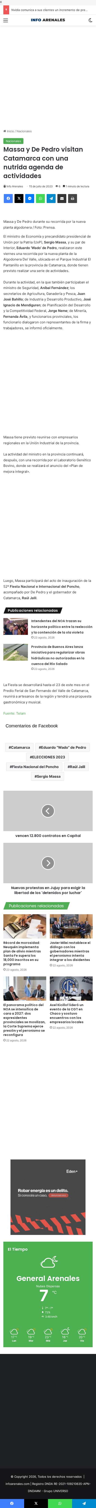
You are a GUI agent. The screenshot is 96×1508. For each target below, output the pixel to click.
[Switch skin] (90, 22)
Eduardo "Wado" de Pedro (63, 747)
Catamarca (20, 747)
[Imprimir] (72, 198)
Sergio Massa (49, 776)
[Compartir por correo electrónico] (61, 198)
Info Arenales (15, 186)
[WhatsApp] (40, 198)
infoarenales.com (17, 1484)
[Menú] (5, 22)
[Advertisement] (48, 74)
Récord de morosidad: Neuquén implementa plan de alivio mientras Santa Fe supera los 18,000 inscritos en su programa (22, 953)
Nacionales (24, 131)
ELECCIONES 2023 (48, 757)
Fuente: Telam (14, 713)
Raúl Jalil (77, 766)
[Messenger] (29, 198)
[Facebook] (8, 198)
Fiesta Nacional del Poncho (35, 766)
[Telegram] (51, 198)
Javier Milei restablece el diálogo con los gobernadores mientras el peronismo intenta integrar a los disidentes (70, 951)
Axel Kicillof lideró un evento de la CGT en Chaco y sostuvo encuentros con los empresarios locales (66, 1013)
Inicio (10, 131)
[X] (19, 198)
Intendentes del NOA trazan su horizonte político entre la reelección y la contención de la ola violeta (61, 627)
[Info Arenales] (48, 20)
